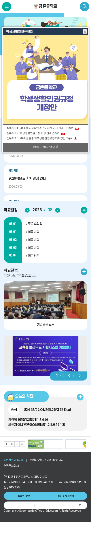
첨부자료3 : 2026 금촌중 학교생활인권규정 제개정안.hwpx (39, 138)
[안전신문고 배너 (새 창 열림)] (57, 444)
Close (85, 31)
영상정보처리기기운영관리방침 (46, 460)
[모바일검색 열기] (84, 7)
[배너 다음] (17, 444)
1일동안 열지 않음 (44, 147)
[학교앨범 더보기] (84, 271)
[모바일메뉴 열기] (6, 7)
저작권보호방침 (12, 465)
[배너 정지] (12, 444)
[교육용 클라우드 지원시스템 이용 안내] (45, 356)
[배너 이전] (6, 444)
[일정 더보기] (84, 210)
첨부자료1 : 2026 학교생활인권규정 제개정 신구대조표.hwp (40, 128)
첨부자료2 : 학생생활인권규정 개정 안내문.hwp (33, 133)
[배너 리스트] (22, 444)
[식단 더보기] (80, 397)
